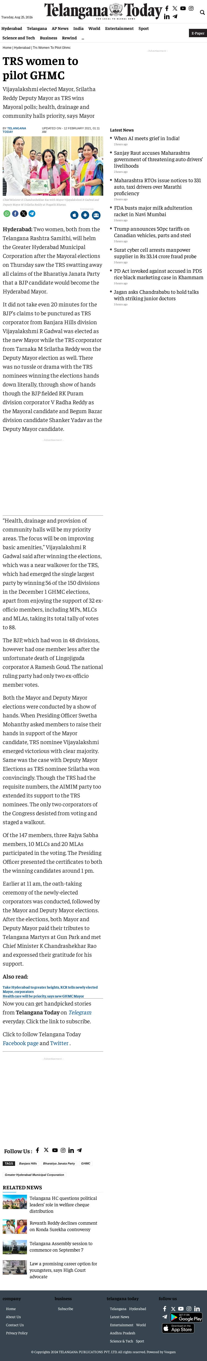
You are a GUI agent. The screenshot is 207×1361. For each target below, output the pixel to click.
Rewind (69, 37)
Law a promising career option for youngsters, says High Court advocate (63, 1269)
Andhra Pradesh (122, 1332)
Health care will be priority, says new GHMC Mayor (43, 995)
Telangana (37, 28)
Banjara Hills (28, 1163)
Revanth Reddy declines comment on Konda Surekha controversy (63, 1226)
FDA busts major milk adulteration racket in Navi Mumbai (153, 210)
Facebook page (21, 1042)
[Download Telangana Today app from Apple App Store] (74, 215)
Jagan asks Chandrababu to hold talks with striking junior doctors (156, 294)
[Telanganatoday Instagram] (63, 1150)
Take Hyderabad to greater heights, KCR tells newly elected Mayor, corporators (50, 989)
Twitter (60, 1042)
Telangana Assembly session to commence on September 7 (61, 1246)
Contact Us (15, 1324)
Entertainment (119, 28)
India (78, 28)
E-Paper (198, 32)
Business (48, 37)
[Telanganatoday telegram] (79, 1150)
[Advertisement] (53, 1099)
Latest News (122, 130)
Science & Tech (121, 1340)
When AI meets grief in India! (147, 137)
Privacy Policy (16, 1332)
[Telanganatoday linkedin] (71, 1150)
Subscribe (65, 1308)
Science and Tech (18, 37)
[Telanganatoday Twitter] (46, 1151)
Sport (144, 28)
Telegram (79, 1012)
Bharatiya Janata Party (59, 1163)
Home (7, 48)
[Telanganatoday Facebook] (37, 1150)
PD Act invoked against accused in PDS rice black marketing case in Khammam (158, 273)
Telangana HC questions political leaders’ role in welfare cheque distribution (63, 1204)
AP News (60, 28)
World (94, 28)
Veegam (170, 1351)
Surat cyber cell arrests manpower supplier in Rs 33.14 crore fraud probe (155, 252)
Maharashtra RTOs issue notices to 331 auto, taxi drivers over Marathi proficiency (157, 186)
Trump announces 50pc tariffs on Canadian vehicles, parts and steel (152, 231)
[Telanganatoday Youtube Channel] (55, 1150)
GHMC (85, 1163)
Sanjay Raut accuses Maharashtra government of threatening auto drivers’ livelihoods (158, 159)
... (83, 37)
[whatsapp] (7, 213)
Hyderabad (11, 28)
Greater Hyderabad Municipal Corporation (34, 1174)
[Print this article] (96, 215)
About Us (13, 1316)
